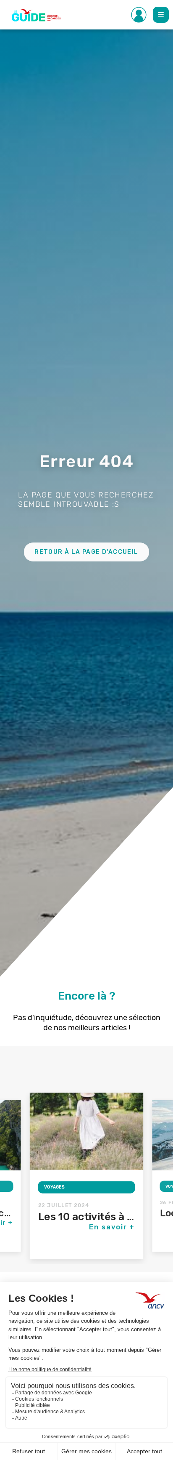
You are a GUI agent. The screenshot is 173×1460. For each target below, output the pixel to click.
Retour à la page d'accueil (86, 552)
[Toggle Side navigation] (139, 15)
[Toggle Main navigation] (161, 15)
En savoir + (112, 1227)
